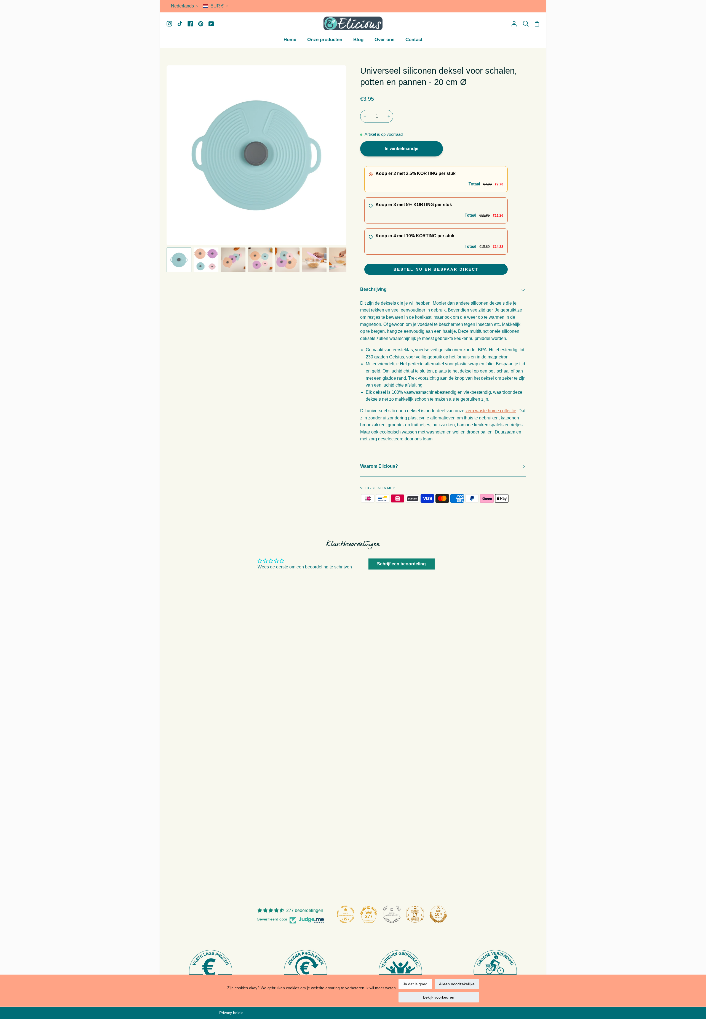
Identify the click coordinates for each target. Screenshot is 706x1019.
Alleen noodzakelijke (457, 984)
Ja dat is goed (415, 984)
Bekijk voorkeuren (438, 997)
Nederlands (182, 6)
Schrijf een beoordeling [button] (401, 564)
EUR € (217, 6)
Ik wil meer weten (380, 988)
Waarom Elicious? (379, 466)
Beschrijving (373, 289)
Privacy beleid (231, 1012)
